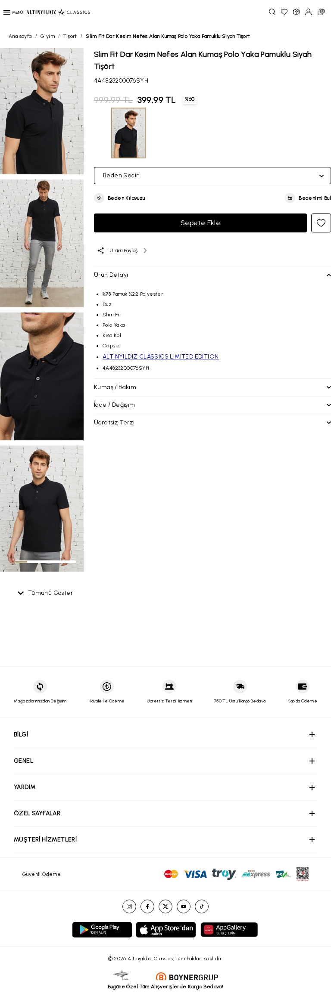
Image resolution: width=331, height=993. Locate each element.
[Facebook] (147, 906)
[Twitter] (165, 906)
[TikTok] (202, 906)
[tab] (21, 562)
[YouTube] (183, 906)
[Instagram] (129, 906)
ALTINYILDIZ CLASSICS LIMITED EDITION (161, 356)
